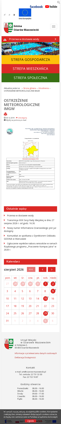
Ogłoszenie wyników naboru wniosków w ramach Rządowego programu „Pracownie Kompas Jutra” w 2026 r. (30, 246)
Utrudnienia (43, 88)
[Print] (5, 114)
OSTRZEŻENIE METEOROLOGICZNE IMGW (22, 104)
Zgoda (30, 420)
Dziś (31, 269)
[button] (58, 3)
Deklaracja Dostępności (25, 357)
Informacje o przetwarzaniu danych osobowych (36, 353)
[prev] (42, 269)
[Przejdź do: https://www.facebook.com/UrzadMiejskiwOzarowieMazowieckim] (36, 6)
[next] (52, 269)
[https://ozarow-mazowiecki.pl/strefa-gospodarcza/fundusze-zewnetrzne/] (25, 14)
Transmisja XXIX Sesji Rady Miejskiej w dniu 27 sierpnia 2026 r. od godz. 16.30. (29, 222)
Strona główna (29, 88)
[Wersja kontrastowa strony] (14, 15)
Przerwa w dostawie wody (20, 215)
